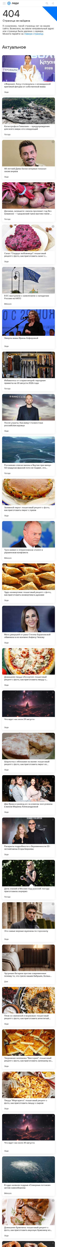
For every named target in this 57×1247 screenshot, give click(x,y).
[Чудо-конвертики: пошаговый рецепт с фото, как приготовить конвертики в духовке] (28, 583)
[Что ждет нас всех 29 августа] (28, 710)
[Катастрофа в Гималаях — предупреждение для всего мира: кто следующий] (28, 117)
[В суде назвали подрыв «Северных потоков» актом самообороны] (28, 1176)
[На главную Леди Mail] (15, 3)
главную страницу (33, 33)
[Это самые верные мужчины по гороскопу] (28, 922)
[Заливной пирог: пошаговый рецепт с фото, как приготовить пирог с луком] (28, 498)
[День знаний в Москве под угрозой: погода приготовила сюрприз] (28, 880)
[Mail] (9, 3)
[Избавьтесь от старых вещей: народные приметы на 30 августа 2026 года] (28, 371)
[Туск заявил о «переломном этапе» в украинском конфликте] (28, 541)
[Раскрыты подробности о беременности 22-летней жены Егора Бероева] (28, 837)
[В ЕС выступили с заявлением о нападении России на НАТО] (28, 287)
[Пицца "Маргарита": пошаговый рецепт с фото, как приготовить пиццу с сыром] (28, 1091)
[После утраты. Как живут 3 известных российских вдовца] (28, 414)
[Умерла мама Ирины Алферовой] (28, 329)
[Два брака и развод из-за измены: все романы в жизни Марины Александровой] (28, 795)
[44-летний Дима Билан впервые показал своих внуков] (28, 160)
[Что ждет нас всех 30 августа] (28, 1134)
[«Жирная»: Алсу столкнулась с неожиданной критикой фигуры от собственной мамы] (28, 75)
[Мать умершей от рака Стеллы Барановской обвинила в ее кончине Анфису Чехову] (28, 625)
